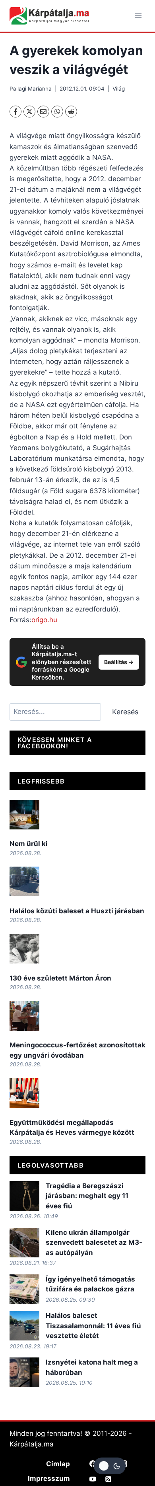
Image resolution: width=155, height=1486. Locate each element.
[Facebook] (15, 111)
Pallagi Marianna (31, 88)
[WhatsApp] (57, 111)
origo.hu (44, 620)
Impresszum (49, 1478)
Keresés (125, 712)
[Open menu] (138, 15)
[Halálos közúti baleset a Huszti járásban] (24, 881)
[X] (29, 111)
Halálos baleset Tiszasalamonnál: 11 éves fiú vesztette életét (93, 1326)
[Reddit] (71, 111)
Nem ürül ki (29, 844)
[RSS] (108, 1479)
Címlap (58, 1464)
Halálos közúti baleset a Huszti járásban (77, 911)
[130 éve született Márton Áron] (24, 949)
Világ (118, 88)
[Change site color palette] (110, 1466)
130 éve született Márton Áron (60, 978)
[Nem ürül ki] (24, 814)
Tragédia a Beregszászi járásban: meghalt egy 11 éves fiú (87, 1196)
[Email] (43, 111)
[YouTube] (92, 1479)
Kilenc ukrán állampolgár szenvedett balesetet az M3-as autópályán (94, 1243)
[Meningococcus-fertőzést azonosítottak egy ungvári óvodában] (24, 1016)
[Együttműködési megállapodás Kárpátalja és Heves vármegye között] (24, 1093)
